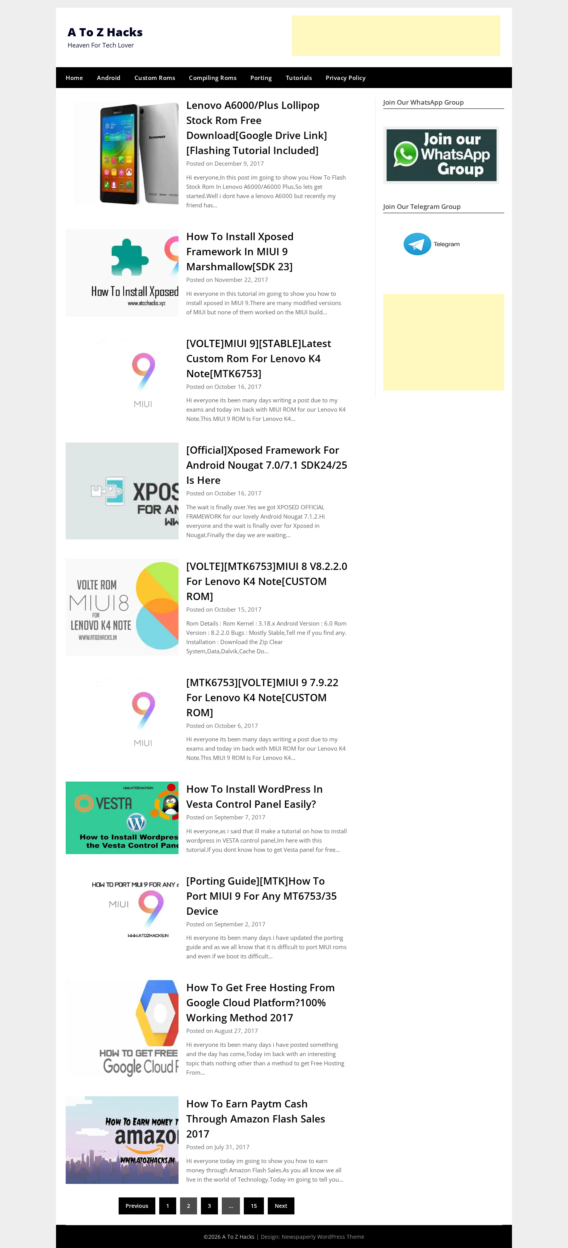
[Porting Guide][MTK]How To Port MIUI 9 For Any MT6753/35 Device (261, 896)
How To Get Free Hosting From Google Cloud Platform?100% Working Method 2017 (260, 1002)
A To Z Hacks (105, 32)
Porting (261, 77)
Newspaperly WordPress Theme (323, 1236)
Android (109, 77)
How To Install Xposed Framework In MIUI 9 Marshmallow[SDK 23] (240, 251)
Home (74, 77)
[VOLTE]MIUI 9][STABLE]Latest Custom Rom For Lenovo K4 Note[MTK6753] (258, 358)
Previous (137, 1205)
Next (281, 1205)
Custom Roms (154, 77)
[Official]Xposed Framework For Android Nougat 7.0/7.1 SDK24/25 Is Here (266, 465)
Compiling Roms (212, 77)
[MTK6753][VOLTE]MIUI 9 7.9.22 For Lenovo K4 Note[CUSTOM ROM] (262, 697)
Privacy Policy (346, 77)
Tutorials (299, 77)
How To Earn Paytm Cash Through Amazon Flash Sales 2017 (255, 1119)
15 (254, 1205)
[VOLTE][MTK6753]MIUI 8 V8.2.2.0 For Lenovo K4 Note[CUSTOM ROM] (266, 581)
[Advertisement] (396, 35)
